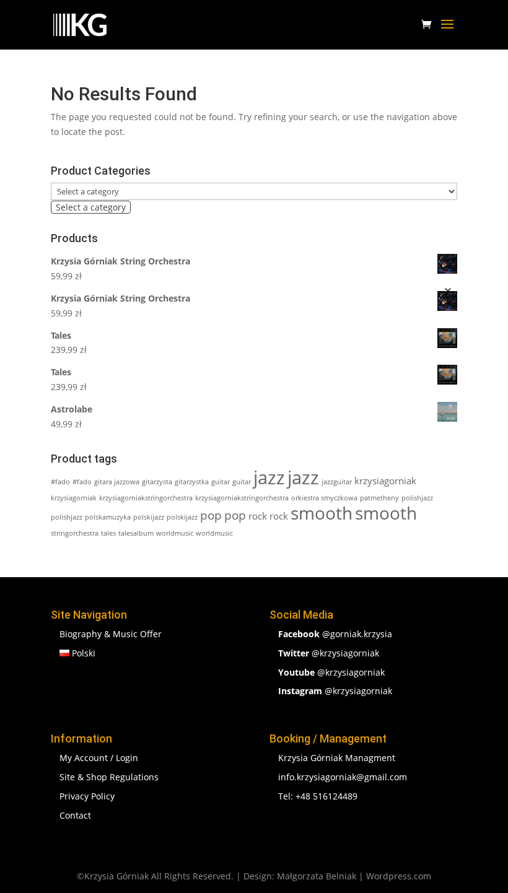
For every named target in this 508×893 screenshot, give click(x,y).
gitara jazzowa (116, 481)
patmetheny (379, 498)
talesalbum (136, 533)
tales (108, 533)
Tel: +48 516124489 (317, 796)
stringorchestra (75, 533)
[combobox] (91, 207)
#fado (60, 481)
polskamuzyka (108, 517)
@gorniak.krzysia (335, 634)
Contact (75, 815)
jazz (269, 477)
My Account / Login (98, 758)
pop (211, 515)
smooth (322, 513)
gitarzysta (157, 481)
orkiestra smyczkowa (324, 498)
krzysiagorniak (385, 480)
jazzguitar (337, 481)
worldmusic (174, 533)
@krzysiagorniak (328, 653)
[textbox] (90, 207)
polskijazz (148, 517)
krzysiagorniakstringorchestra (146, 498)
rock (257, 516)
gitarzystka (192, 481)
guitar (220, 481)
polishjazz (417, 498)
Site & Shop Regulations (109, 777)
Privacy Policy (87, 796)
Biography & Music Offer (110, 634)
